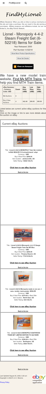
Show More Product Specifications (23, 53)
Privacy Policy (4, 382)
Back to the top (23, 172)
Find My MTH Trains (27, 79)
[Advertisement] (23, 199)
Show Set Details (23, 58)
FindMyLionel (14, 2)
